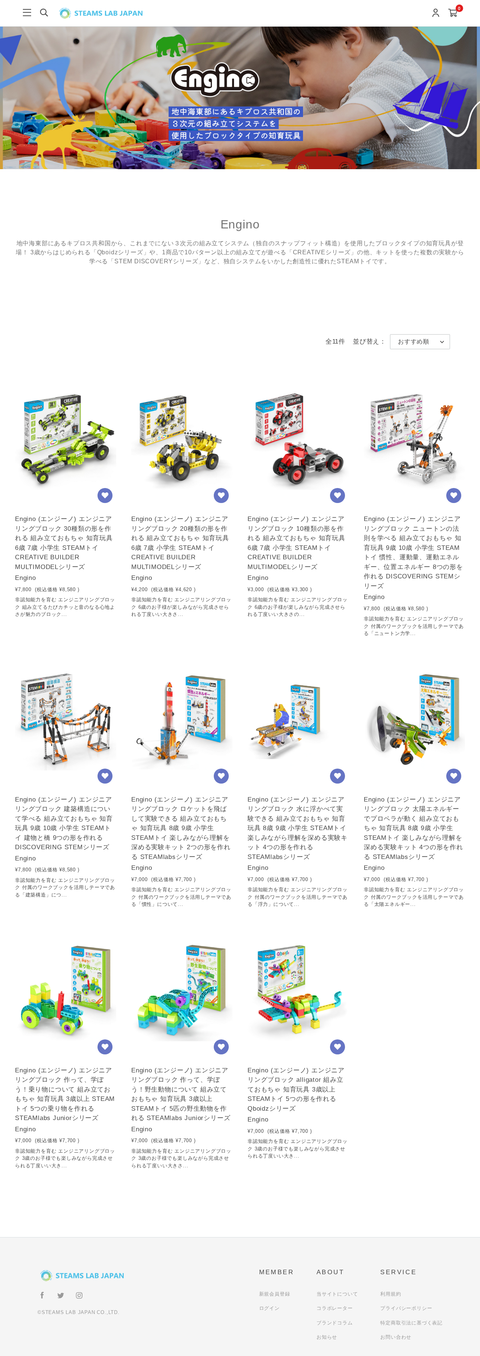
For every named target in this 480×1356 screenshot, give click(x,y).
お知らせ (326, 1337)
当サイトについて (337, 1294)
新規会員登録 (274, 1294)
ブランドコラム (334, 1323)
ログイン (269, 1308)
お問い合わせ (395, 1337)
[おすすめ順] (420, 341)
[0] (453, 13)
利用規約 (390, 1294)
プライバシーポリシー (406, 1308)
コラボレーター (334, 1308)
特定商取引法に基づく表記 (411, 1323)
